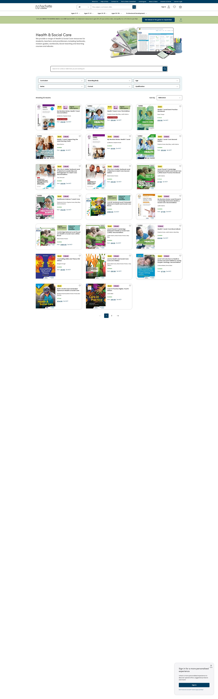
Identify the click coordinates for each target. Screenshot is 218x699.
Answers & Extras (165, 1)
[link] (165, 7)
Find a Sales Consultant (128, 1)
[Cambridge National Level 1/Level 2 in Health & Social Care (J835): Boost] (59, 236)
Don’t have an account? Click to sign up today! (191, 689)
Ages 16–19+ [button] (116, 13)
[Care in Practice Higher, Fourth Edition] (109, 296)
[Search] (134, 7)
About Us (95, 1)
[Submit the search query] (165, 69)
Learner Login (178, 1)
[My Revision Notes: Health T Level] (109, 147)
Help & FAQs (104, 1)
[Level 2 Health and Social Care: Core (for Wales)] (109, 266)
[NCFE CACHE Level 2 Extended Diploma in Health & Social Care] (59, 296)
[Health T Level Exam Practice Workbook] (159, 117)
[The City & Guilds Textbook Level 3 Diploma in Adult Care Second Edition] (109, 177)
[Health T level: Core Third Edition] (109, 117)
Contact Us (114, 1)
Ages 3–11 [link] (74, 13)
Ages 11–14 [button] (87, 13)
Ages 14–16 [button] (101, 13)
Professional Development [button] (135, 13)
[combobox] (84, 7)
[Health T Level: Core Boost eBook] (159, 236)
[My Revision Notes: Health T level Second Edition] (59, 117)
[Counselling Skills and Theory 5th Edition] (59, 266)
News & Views (153, 1)
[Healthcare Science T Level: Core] (59, 207)
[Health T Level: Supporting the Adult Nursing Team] (59, 147)
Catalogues (142, 1)
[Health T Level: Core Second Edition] (159, 147)
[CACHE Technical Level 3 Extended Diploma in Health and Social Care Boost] (109, 207)
